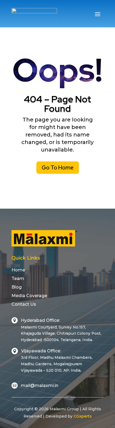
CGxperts (83, 416)
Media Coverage (29, 295)
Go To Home (58, 167)
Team (17, 278)
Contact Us (23, 304)
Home (18, 269)
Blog (16, 287)
